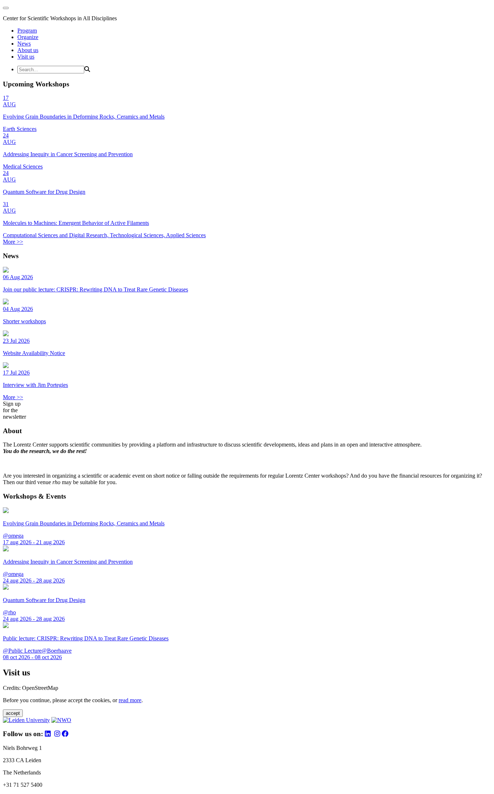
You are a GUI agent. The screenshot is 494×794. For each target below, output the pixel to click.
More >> (13, 242)
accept (13, 713)
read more (130, 700)
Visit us (25, 57)
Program (27, 30)
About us (27, 50)
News (24, 43)
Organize (27, 37)
